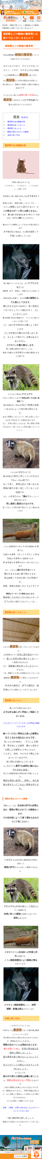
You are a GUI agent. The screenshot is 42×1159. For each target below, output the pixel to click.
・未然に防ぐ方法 (13, 135)
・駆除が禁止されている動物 (17, 132)
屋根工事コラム (16, 25)
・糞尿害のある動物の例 (15, 122)
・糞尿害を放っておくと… (16, 125)
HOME (5, 25)
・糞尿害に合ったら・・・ (16, 128)
